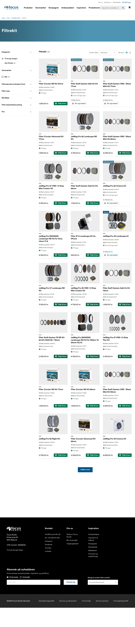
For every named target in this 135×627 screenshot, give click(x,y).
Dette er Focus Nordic (72, 535)
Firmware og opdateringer (93, 555)
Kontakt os (107, 2)
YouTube (48, 548)
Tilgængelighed (72, 544)
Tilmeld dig (70, 582)
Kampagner (54, 8)
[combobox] (113, 8)
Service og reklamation (68, 601)
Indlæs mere (85, 470)
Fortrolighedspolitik (120, 601)
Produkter (28, 8)
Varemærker (40, 8)
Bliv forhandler (72, 540)
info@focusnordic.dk (52, 534)
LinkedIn (48, 551)
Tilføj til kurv (62, 103)
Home (3, 18)
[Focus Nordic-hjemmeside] (11, 8)
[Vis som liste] (130, 52)
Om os (100, 2)
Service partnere (102, 601)
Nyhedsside (117, 2)
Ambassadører (67, 8)
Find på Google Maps (15, 550)
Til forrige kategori (11, 58)
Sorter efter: (94, 53)
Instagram (48, 541)
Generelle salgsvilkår (46, 601)
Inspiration (81, 8)
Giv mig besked (80, 103)
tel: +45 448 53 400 (52, 538)
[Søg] (123, 8)
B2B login (127, 2)
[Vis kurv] (129, 7)
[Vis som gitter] (126, 52)
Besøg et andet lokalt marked (99, 578)
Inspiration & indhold (93, 539)
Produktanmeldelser (98, 8)
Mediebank (92, 550)
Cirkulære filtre (15, 18)
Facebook (48, 544)
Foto (8, 18)
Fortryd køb (86, 601)
